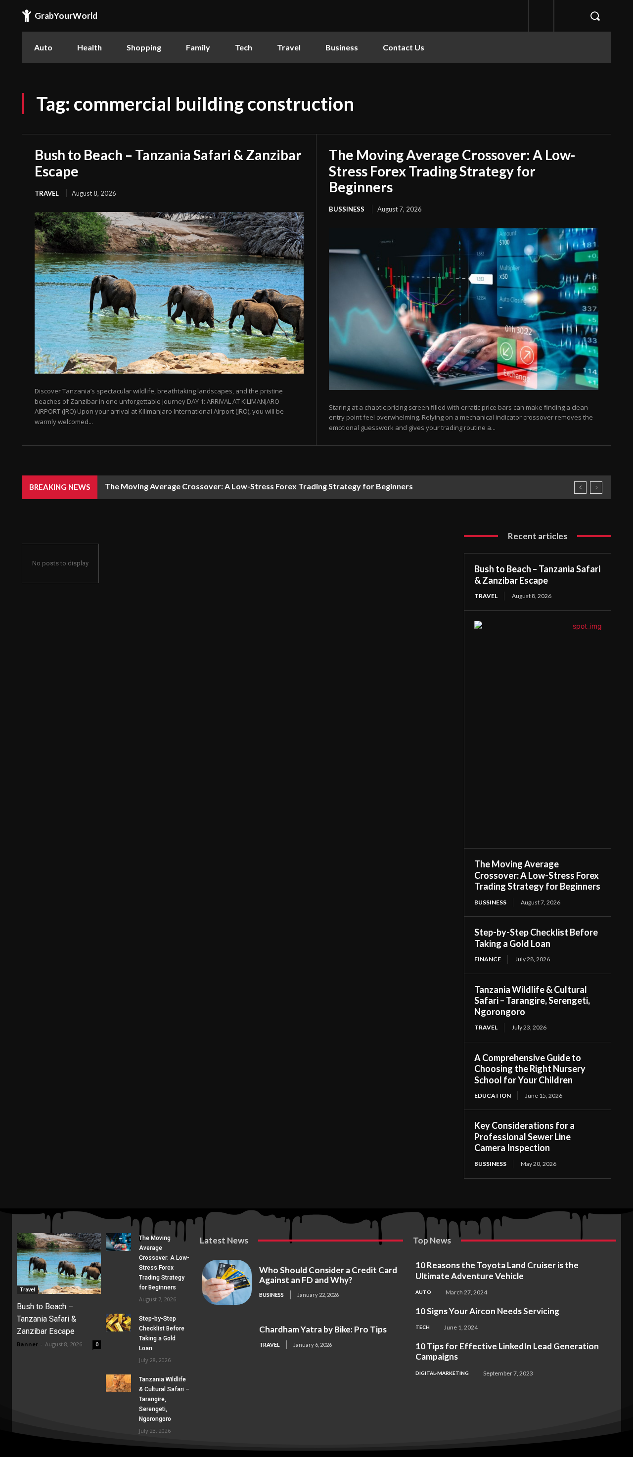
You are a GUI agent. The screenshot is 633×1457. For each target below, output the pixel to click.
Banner (27, 1344)
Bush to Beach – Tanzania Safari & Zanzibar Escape (168, 162)
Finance (487, 959)
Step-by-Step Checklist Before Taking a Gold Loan (536, 938)
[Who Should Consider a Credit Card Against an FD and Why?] (227, 1282)
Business (271, 1294)
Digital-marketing (442, 1373)
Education (492, 1095)
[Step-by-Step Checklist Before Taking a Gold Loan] (118, 1322)
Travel (47, 193)
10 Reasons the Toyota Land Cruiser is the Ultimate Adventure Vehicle (497, 1270)
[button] (595, 16)
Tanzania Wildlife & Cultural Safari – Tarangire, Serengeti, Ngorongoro (532, 1000)
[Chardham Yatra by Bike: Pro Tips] (227, 1337)
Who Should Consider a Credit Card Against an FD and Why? (328, 1275)
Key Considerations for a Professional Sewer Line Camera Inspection (524, 1136)
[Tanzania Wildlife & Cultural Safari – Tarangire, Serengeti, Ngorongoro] (118, 1383)
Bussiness (346, 209)
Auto (423, 1292)
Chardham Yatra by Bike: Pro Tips (323, 1329)
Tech (422, 1327)
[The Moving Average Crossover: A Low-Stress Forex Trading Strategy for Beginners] (463, 309)
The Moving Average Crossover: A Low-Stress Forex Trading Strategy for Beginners (452, 170)
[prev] (580, 487)
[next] (596, 487)
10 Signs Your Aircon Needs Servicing (487, 1311)
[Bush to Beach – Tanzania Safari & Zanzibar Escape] (169, 292)
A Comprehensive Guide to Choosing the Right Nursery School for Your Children (530, 1068)
